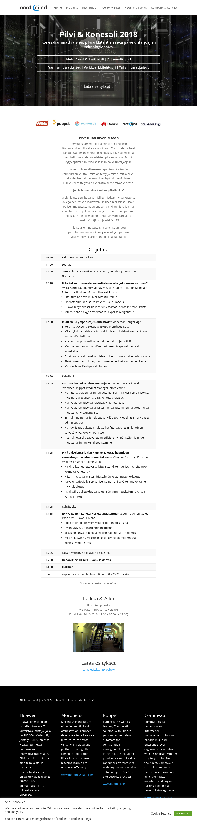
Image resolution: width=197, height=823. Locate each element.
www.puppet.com (114, 784)
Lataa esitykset (97, 86)
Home (58, 7)
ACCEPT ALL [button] (183, 813)
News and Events (135, 7)
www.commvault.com (158, 797)
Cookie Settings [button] (161, 813)
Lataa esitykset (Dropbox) (99, 669)
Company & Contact (164, 7)
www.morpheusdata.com (77, 775)
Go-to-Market (111, 7)
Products (72, 7)
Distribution (90, 7)
